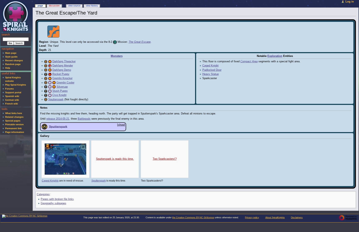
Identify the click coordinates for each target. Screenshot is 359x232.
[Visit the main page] (16, 16)
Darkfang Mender (62, 65)
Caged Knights (50, 180)
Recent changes (14, 60)
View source (74, 5)
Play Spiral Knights (15, 84)
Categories (43, 194)
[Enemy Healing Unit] (50, 65)
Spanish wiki (12, 96)
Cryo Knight (59, 95)
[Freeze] (50, 82)
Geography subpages (53, 203)
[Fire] (50, 74)
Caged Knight (210, 65)
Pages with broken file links (57, 199)
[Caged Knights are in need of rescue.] (65, 159)
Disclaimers (297, 217)
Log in (349, 1)
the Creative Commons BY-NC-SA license (193, 217)
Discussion (54, 5)
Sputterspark (56, 99)
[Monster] (45, 61)
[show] (121, 124)
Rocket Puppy (60, 74)
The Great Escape (140, 42)
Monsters (117, 56)
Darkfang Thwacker (64, 61)
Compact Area (249, 61)
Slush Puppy (60, 91)
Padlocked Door (211, 70)
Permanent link (13, 128)
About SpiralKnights (275, 217)
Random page (13, 64)
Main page (10, 53)
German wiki (12, 100)
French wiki (11, 103)
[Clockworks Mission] (115, 42)
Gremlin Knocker (62, 78)
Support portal (13, 92)
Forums (9, 88)
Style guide (11, 56)
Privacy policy (252, 217)
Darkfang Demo (61, 70)
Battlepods (84, 118)
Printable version (14, 124)
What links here (13, 113)
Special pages (12, 120)
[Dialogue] (44, 126)
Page (40, 5)
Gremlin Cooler (65, 82)
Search (6, 34)
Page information (14, 132)
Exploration (274, 56)
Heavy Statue (210, 74)
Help (7, 68)
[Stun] (50, 61)
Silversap (62, 86)
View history (92, 5)
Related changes (14, 117)
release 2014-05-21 (57, 118)
